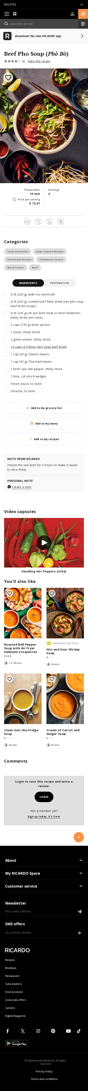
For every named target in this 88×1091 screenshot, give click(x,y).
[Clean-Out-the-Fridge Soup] (23, 698)
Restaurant (12, 976)
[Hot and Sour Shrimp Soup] (65, 613)
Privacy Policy (44, 1071)
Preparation (59, 283)
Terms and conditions (44, 1079)
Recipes (10, 960)
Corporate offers (15, 1000)
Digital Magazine (15, 1016)
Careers (10, 1008)
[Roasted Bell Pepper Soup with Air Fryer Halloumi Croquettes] (23, 613)
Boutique (10, 968)
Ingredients (28, 283)
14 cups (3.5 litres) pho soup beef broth (39, 347)
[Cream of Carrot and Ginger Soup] (65, 698)
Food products (14, 992)
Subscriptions (13, 984)
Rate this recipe (39, 61)
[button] (83, 14)
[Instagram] (39, 1031)
